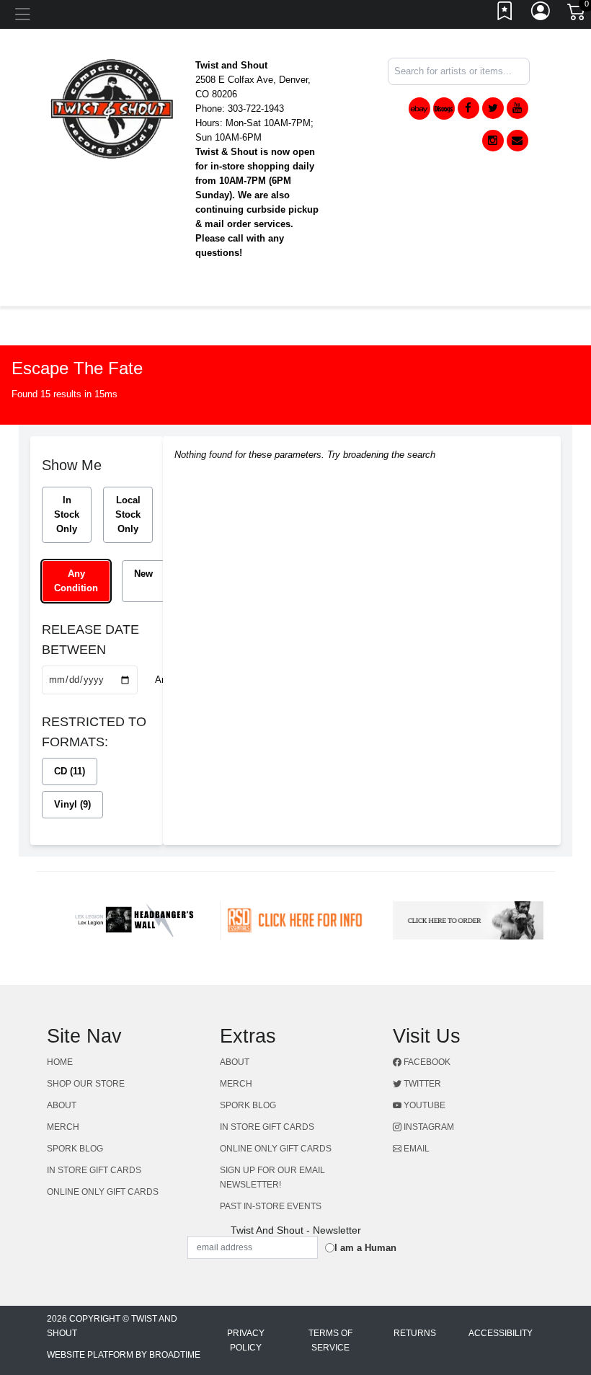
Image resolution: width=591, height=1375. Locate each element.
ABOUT (61, 1105)
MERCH (63, 1127)
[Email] (517, 140)
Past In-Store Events (270, 1206)
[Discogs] (444, 108)
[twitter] (493, 108)
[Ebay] (419, 108)
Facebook (425, 1062)
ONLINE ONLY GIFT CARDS (103, 1192)
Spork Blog (75, 1149)
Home (60, 1062)
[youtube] (517, 108)
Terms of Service (330, 1340)
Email (415, 1149)
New (143, 573)
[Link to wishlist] (505, 14)
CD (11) (69, 771)
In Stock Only (66, 514)
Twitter (421, 1084)
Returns (415, 1333)
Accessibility (500, 1333)
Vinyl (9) (72, 804)
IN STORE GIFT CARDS (94, 1170)
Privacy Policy (246, 1340)
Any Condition (76, 580)
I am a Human (365, 1247)
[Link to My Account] (541, 14)
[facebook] (468, 108)
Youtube (423, 1105)
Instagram (427, 1127)
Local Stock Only (128, 514)
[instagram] (493, 140)
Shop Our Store (86, 1084)
